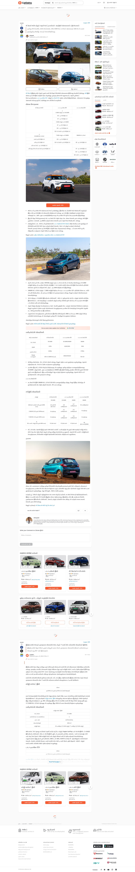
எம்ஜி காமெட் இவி (50, 698)
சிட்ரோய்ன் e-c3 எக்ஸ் (77, 571)
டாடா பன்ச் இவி (24, 616)
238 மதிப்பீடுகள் (27, 789)
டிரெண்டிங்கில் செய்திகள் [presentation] (100, 26)
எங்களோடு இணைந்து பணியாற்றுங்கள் (25, 847)
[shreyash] (27, 36)
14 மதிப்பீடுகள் (27, 573)
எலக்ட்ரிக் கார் (105, 133)
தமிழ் (99, 2)
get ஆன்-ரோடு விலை (36, 579)
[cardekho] (27, 655)
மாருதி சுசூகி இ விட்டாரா (108, 103)
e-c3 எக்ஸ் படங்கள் (75, 566)
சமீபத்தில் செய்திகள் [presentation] (111, 26)
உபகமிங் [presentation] (104, 100)
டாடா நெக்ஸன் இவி (73, 616)
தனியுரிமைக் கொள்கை (22, 851)
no (85, 510)
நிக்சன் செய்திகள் (55, 625)
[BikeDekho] (98, 854)
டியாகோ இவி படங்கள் (28, 566)
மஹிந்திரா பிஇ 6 (106, 109)
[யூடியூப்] (108, 869)
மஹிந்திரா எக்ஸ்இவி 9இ (107, 115)
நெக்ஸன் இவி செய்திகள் (79, 625)
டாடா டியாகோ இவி (28, 571)
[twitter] (104, 869)
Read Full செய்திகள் (54, 761)
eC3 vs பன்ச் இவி (31, 622)
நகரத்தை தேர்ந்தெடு (110, 7)
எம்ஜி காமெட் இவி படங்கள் (29, 783)
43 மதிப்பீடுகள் (75, 789)
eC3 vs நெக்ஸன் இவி (79, 622)
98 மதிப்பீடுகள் (51, 573)
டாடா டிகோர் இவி (51, 571)
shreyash (31, 35)
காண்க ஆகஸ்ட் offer (58, 205)
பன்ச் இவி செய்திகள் (31, 625)
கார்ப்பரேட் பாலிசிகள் (22, 854)
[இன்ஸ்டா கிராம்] (112, 869)
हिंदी (89, 23)
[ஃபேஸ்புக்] (101, 869)
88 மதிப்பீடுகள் (75, 573)
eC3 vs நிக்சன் (55, 622)
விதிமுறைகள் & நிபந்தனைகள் (24, 849)
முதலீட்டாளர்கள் (21, 856)
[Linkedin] (116, 869)
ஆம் (79, 510)
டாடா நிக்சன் (47, 616)
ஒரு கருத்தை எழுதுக (33, 39)
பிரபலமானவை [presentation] (97, 100)
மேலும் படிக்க (39, 523)
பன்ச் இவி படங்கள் (75, 783)
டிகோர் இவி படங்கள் (51, 566)
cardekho (31, 654)
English (85, 23)
